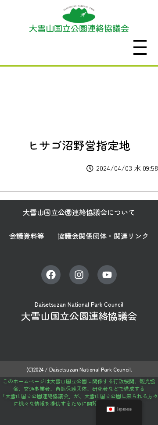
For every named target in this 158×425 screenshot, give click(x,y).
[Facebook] (51, 274)
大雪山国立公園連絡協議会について (79, 212)
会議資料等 (26, 235)
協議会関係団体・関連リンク (103, 235)
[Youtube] (107, 274)
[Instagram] (79, 274)
